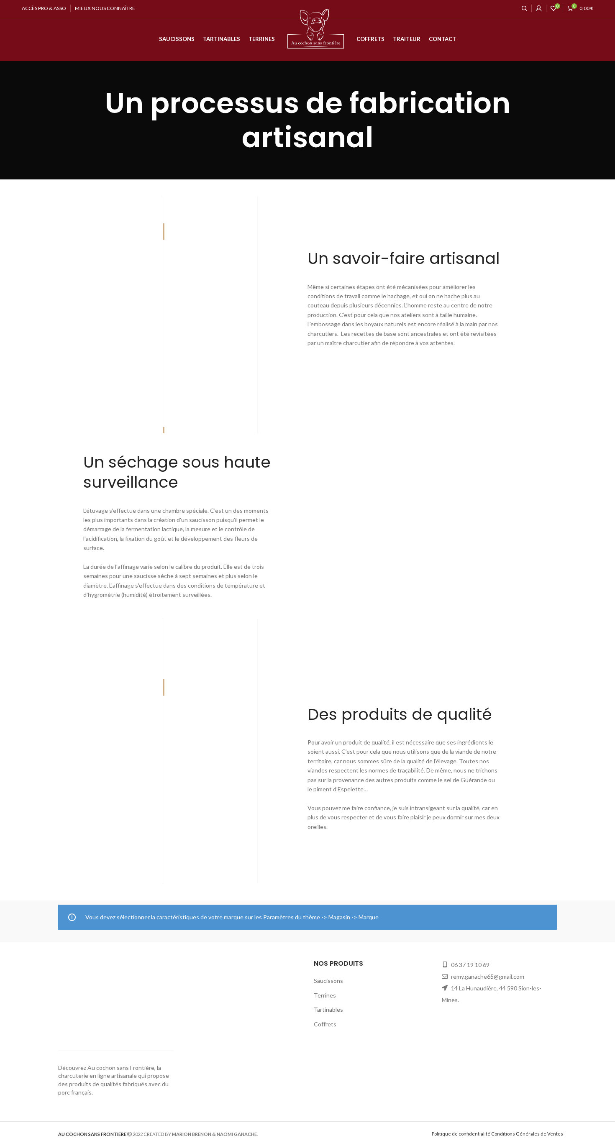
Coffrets (325, 1024)
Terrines (325, 995)
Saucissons (328, 980)
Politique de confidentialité (461, 1133)
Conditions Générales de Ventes (527, 1133)
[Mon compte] (539, 8)
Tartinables (328, 1009)
